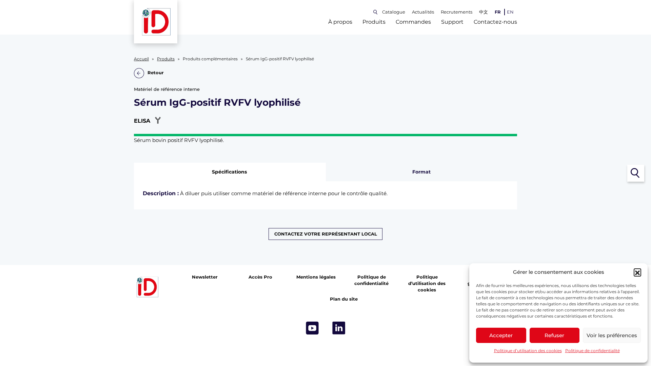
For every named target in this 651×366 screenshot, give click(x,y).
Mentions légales (316, 277)
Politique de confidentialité (592, 350)
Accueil (141, 59)
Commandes (413, 22)
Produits (374, 22)
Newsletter (205, 277)
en (510, 12)
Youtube (312, 328)
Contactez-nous (495, 22)
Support (452, 22)
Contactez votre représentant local (325, 234)
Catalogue (393, 12)
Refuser (554, 335)
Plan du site (344, 299)
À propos (340, 22)
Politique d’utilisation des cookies (528, 350)
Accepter (501, 335)
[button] (637, 272)
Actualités (423, 12)
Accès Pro (260, 277)
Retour (155, 73)
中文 (483, 12)
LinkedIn (338, 328)
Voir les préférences (612, 335)
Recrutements (456, 12)
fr (498, 12)
